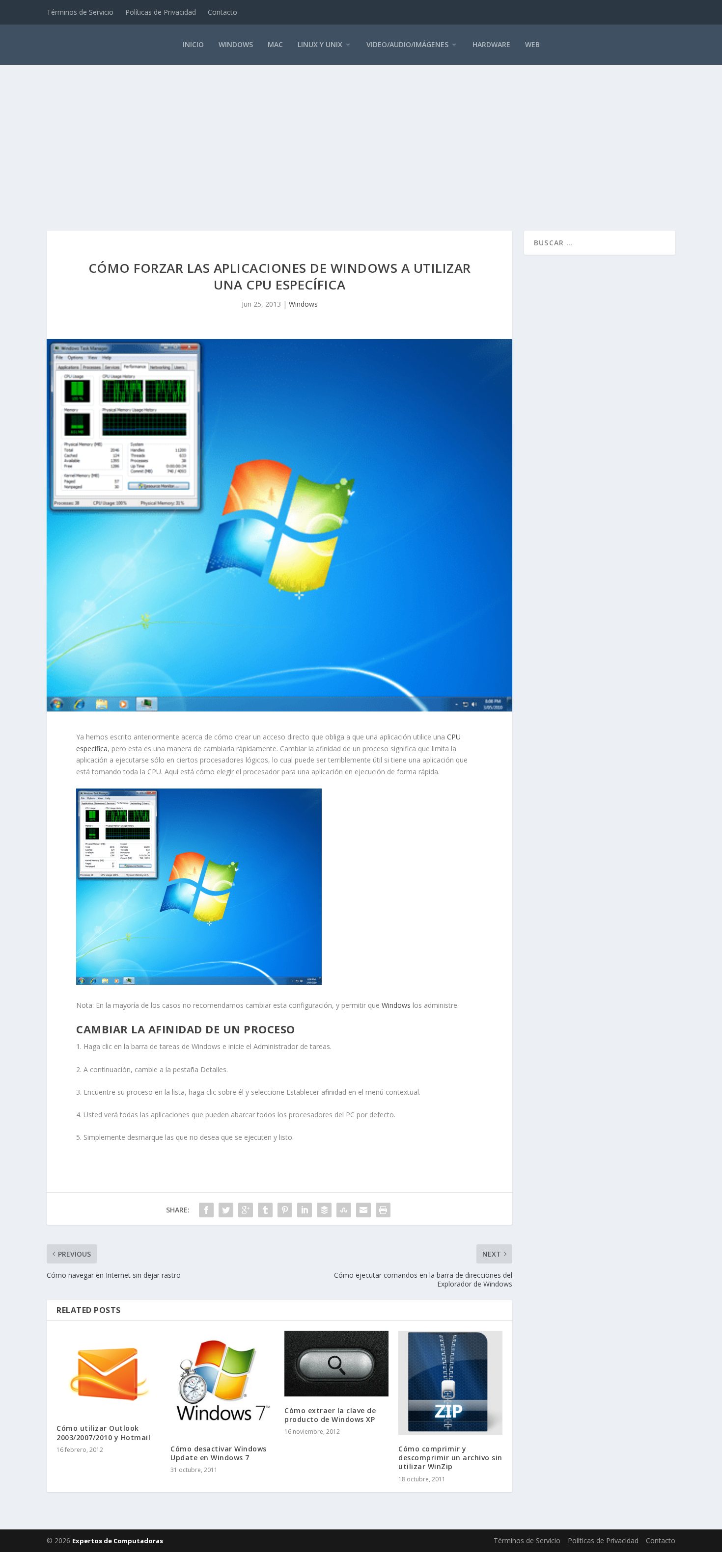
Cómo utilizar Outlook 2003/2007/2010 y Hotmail (103, 1432)
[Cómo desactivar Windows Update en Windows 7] (222, 1383)
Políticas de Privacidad (160, 12)
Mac (275, 44)
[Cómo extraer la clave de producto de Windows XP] (336, 1363)
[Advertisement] (361, 137)
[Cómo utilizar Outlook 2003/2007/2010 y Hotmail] (108, 1372)
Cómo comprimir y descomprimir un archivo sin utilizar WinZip (450, 1457)
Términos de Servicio (80, 12)
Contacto (222, 12)
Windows (236, 44)
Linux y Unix (320, 44)
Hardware (491, 44)
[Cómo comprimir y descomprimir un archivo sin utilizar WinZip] (450, 1383)
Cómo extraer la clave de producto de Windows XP (330, 1415)
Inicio (193, 44)
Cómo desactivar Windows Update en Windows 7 (218, 1453)
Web (532, 44)
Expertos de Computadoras (117, 1540)
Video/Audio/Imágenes (407, 44)
